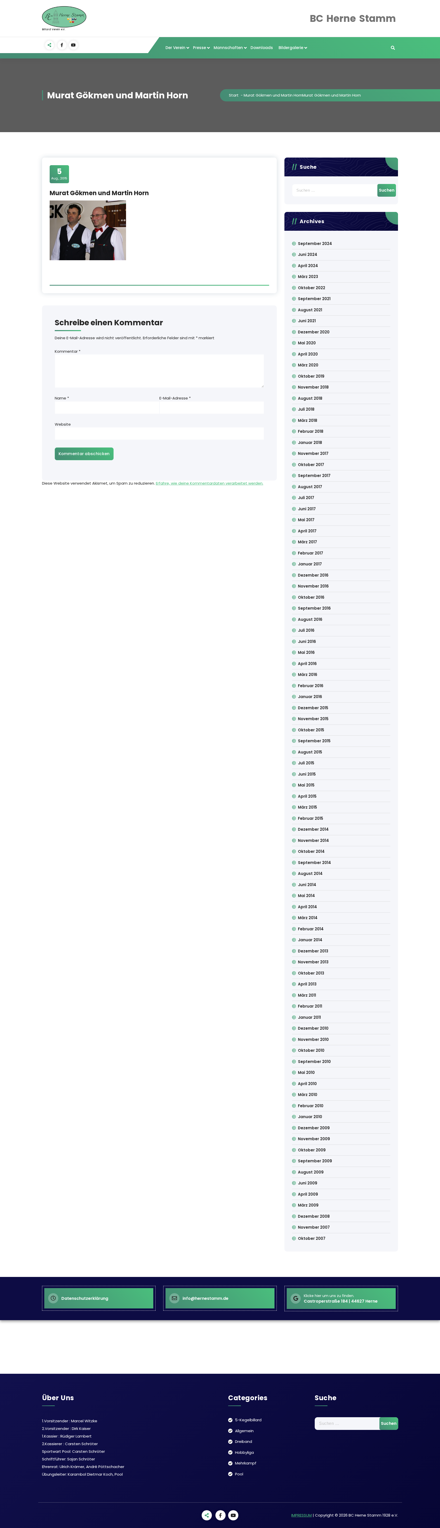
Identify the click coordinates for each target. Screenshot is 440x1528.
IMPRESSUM (301, 1515)
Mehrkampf (245, 1463)
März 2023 (308, 276)
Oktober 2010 (311, 1050)
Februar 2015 (310, 818)
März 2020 (308, 365)
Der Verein (175, 47)
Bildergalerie (291, 47)
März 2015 (307, 807)
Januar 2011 (309, 1017)
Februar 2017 (310, 553)
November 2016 (313, 586)
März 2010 (307, 1094)
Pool (239, 1474)
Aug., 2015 (59, 174)
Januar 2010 (310, 1116)
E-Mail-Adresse (175, 398)
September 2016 (314, 608)
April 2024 (308, 265)
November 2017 (313, 453)
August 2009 (311, 1172)
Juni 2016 (307, 641)
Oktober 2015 (311, 730)
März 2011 (307, 995)
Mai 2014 (306, 895)
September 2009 (315, 1161)
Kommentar (67, 351)
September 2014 (314, 862)
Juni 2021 (307, 320)
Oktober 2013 (311, 973)
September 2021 (314, 298)
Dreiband (243, 1441)
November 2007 (314, 1227)
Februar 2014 (311, 929)
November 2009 (314, 1138)
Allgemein (244, 1430)
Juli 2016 (306, 630)
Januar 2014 (310, 940)
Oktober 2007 (311, 1238)
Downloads (262, 47)
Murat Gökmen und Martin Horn (273, 95)
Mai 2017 (306, 519)
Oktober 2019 (311, 376)
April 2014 (307, 906)
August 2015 (310, 752)
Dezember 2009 (314, 1128)
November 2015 (313, 718)
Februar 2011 (310, 1006)
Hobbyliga (244, 1452)
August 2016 (310, 619)
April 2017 (307, 531)
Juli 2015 (306, 763)
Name (62, 398)
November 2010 (313, 1039)
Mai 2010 (306, 1072)
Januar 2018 (310, 442)
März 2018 (307, 420)
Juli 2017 (306, 497)
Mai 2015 (306, 785)
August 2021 (310, 310)
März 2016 (307, 674)
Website (63, 424)
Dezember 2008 (314, 1216)
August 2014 (310, 873)
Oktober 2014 (311, 851)
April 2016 (307, 663)
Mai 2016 (306, 652)
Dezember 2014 (313, 829)
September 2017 (314, 475)
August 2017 (310, 486)
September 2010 (314, 1061)
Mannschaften (228, 47)
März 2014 (308, 917)
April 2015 (307, 796)
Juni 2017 (307, 509)
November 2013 (313, 962)
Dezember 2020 (313, 332)
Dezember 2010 (313, 1028)
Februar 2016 (310, 685)
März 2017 (307, 542)
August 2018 (310, 398)
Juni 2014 (307, 884)
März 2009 (308, 1205)
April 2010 (307, 1083)
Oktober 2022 (311, 287)
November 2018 (313, 387)
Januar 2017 (310, 564)
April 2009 (308, 1194)
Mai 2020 (307, 343)
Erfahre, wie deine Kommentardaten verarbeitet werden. (209, 483)
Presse (199, 47)
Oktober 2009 (312, 1150)
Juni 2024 (307, 254)
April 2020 (308, 354)
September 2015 (314, 741)
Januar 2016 (310, 696)
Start (234, 95)
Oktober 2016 (311, 597)
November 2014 (313, 840)
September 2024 (315, 243)
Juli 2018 (306, 409)
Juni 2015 (307, 774)
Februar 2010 (310, 1105)
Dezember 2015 (313, 708)
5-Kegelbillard (248, 1420)
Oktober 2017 (311, 464)
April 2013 (307, 984)
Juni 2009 (307, 1183)
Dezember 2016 (313, 575)
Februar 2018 (310, 431)
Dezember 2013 (313, 951)
